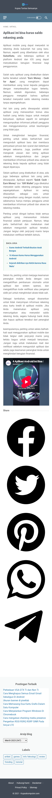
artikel (7, 756)
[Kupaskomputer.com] (26, 4)
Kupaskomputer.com (30, 793)
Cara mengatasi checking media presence (24, 718)
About (11, 783)
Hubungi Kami (23, 783)
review (42, 756)
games (17, 756)
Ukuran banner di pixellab (16, 700)
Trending (8, 762)
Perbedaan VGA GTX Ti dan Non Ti (21, 690)
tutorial (19, 762)
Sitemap (33, 787)
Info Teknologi (29, 756)
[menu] (6, 17)
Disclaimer (36, 783)
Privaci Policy (21, 787)
